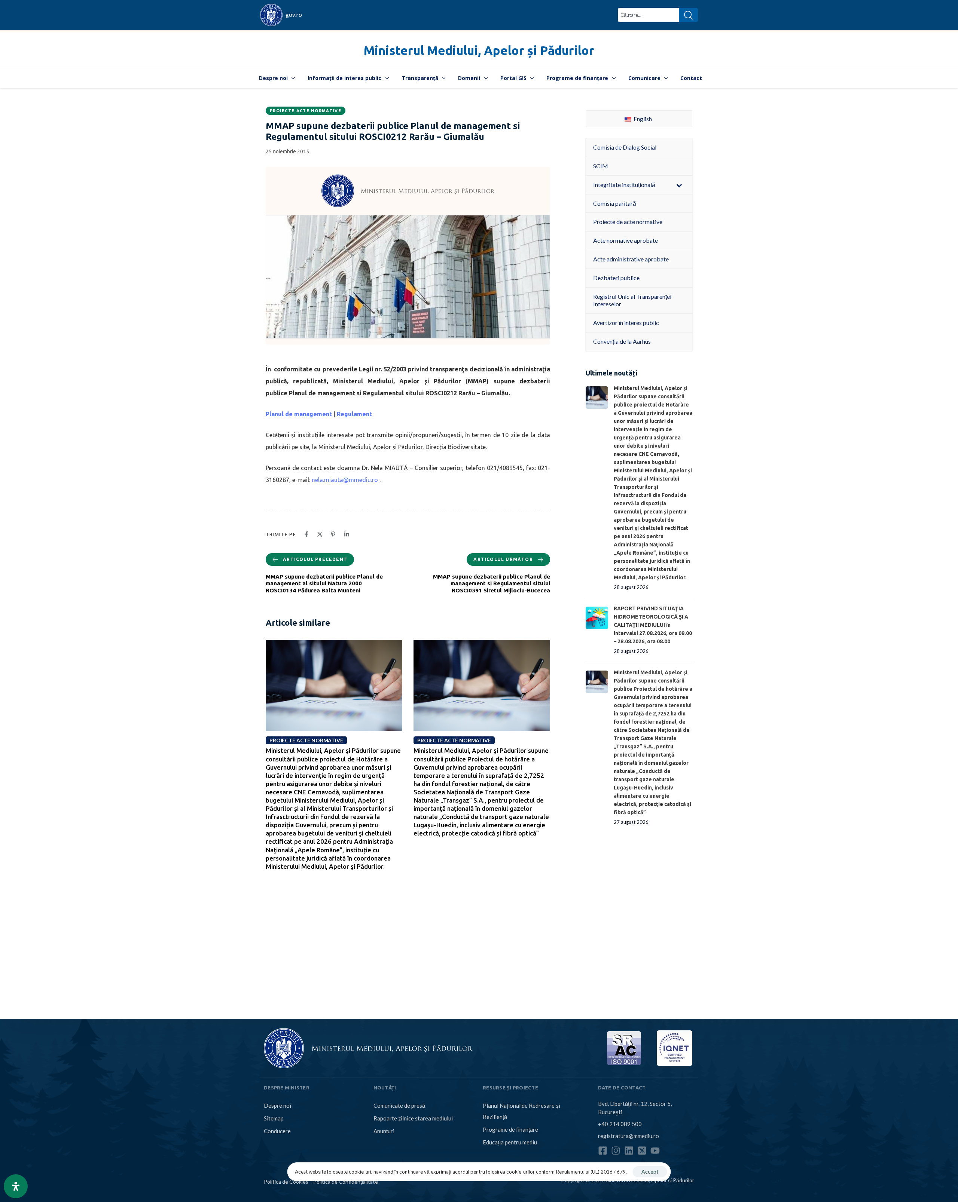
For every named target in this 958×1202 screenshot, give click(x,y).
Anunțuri (383, 1131)
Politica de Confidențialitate (345, 1181)
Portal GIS (513, 78)
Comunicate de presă (399, 1105)
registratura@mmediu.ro (628, 1135)
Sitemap (274, 1118)
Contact (691, 78)
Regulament (354, 414)
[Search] (688, 15)
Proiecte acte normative (305, 110)
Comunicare (644, 78)
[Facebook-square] (602, 1150)
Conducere (277, 1131)
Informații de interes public (344, 78)
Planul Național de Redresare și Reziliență (521, 1111)
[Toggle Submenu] (679, 185)
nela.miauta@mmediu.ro (345, 479)
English (642, 118)
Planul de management (299, 414)
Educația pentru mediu (510, 1142)
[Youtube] (655, 1150)
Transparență (420, 78)
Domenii (469, 78)
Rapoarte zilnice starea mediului (413, 1118)
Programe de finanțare (577, 78)
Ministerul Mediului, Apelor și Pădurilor (479, 50)
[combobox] (648, 15)
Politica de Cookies (286, 1181)
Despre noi (273, 78)
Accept (650, 1171)
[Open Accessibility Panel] (16, 1186)
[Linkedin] (629, 1150)
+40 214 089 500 (620, 1123)
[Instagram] (615, 1150)
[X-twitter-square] (642, 1150)
